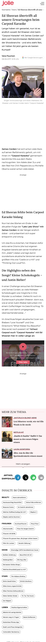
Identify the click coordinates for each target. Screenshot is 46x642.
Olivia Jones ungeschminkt (12, 586)
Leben (5, 607)
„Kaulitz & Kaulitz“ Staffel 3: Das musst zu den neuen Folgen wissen (28, 439)
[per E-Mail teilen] (41, 478)
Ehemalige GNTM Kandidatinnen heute (24, 550)
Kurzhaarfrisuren (21, 524)
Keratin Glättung (24, 543)
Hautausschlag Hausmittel (12, 502)
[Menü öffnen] (42, 3)
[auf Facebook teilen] (17, 478)
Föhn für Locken (8, 543)
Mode (5, 550)
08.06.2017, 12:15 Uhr (10, 59)
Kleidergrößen (8, 560)
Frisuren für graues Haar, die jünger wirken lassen (20, 538)
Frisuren (6, 523)
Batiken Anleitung (9, 555)
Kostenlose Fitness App (11, 622)
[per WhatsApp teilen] (33, 478)
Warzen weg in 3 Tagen (11, 617)
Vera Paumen (8, 56)
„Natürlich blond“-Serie (25, 418)
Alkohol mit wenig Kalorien (12, 612)
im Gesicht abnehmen (25, 507)
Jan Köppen (7, 601)
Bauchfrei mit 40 (26, 555)
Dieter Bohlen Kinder (10, 596)
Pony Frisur (35, 524)
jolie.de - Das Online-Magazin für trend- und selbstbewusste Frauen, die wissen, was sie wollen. (8, 3)
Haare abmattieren (19, 497)
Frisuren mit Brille (9, 533)
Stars (5, 576)
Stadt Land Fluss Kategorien (13, 627)
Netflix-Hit (19, 432)
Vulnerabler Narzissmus (11, 632)
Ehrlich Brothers (26, 581)
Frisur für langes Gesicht (25, 529)
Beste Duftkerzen (29, 617)
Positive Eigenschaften (19, 607)
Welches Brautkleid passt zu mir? (14, 569)
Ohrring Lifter (22, 560)
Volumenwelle (8, 529)
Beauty (5, 497)
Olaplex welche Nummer (11, 517)
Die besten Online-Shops (11, 564)
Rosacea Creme (8, 507)
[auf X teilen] (25, 478)
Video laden (23, 362)
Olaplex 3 (33, 512)
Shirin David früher (9, 581)
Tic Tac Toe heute (28, 596)
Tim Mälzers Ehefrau (18, 576)
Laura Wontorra (22, 449)
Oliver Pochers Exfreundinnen (13, 591)
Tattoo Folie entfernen (33, 502)
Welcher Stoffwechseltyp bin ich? (14, 512)
